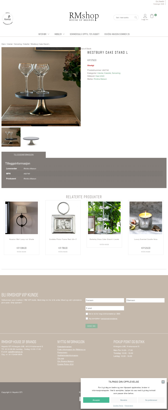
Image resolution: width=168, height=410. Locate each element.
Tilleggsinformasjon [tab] (23, 154)
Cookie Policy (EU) (65, 364)
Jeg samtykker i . (103, 318)
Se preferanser (151, 400)
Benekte (123, 400)
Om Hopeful (160, 1)
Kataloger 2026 (158, 4)
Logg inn (144, 19)
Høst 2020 (99, 76)
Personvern (129, 405)
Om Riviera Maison (65, 361)
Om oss (60, 358)
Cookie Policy (118, 405)
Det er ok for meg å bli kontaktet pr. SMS (104, 313)
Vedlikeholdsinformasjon (67, 355)
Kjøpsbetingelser (64, 346)
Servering (18, 44)
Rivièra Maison (100, 79)
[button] (163, 382)
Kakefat (26, 44)
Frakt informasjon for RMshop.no (71, 349)
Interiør (42, 34)
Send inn (91, 326)
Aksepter (96, 400)
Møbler (58, 34)
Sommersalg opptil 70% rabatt (84, 34)
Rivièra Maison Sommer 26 (117, 34)
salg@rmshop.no (15, 351)
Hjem (3, 44)
